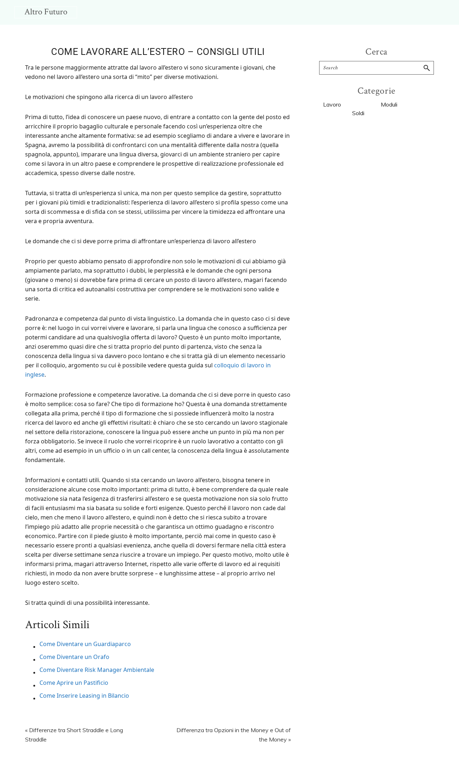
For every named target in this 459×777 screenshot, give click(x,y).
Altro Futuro (45, 11)
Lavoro (332, 104)
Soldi (358, 113)
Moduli (389, 104)
